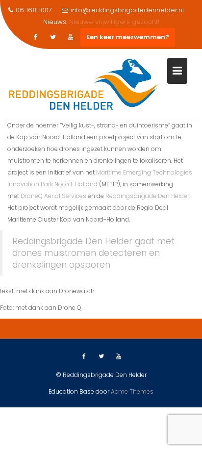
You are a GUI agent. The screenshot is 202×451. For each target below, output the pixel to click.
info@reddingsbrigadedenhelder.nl (127, 10)
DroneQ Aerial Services (53, 196)
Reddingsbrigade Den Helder (147, 196)
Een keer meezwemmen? (127, 37)
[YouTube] (70, 37)
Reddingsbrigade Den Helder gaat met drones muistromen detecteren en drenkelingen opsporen (93, 253)
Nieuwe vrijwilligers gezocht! (114, 21)
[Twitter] (53, 37)
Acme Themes (132, 391)
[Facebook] (35, 37)
